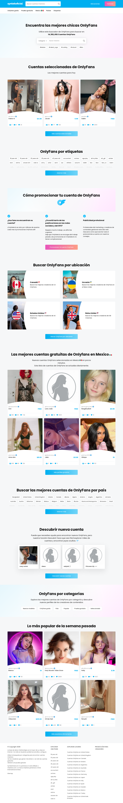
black (69, 167)
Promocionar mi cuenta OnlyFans (61, 247)
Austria (21, 501)
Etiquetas (57, 11)
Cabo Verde (31, 506)
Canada (58, 497)
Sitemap (10, 773)
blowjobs (89, 167)
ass (62, 163)
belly (12, 167)
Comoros (81, 506)
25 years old (45, 158)
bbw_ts (104, 163)
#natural (73, 47)
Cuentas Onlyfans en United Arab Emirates (77, 797)
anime (18, 163)
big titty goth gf (33, 167)
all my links (94, 158)
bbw (97, 163)
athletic (69, 163)
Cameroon (42, 506)
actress (76, 158)
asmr (56, 163)
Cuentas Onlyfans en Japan (76, 777)
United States (27, 497)
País (57, 608)
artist (49, 163)
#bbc (81, 47)
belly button (20, 167)
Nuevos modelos (29, 608)
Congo (90, 506)
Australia (13, 501)
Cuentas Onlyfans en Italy (75, 781)
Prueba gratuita (27, 11)
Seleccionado (95, 608)
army (43, 163)
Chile (57, 506)
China (64, 506)
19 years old (23, 158)
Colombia (72, 506)
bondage (109, 167)
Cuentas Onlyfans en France (76, 771)
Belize (62, 501)
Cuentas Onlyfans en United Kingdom (79, 755)
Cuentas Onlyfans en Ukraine (76, 762)
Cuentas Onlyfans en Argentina (77, 765)
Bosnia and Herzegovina (89, 501)
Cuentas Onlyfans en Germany (77, 774)
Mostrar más (61, 173)
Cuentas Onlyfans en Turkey (76, 793)
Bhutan (76, 501)
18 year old (13, 158)
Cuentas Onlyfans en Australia (76, 768)
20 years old (34, 158)
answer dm (26, 163)
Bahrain (38, 501)
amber (111, 158)
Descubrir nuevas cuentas (61, 576)
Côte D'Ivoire (109, 506)
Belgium (54, 501)
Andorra (82, 497)
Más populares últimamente (61, 734)
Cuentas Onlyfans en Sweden (76, 787)
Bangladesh (16, 497)
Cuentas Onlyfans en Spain (75, 784)
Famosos (110, 4)
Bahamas (30, 501)
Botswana (103, 501)
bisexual (61, 167)
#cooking (64, 47)
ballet (85, 163)
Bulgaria (12, 506)
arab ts (36, 163)
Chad (50, 506)
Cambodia (21, 506)
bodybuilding (99, 167)
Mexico (38, 11)
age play (85, 158)
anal (11, 163)
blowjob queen (78, 167)
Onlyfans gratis (13, 11)
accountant (67, 158)
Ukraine (50, 497)
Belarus (46, 501)
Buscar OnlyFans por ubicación (61, 336)
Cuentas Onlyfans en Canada (76, 758)
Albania (66, 497)
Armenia (108, 497)
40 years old (56, 158)
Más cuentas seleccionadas (61, 134)
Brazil (111, 501)
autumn (77, 163)
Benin (69, 501)
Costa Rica (98, 506)
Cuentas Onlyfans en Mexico (76, 790)
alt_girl (103, 158)
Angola (90, 497)
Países (48, 11)
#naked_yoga (53, 47)
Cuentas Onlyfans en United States (78, 752)
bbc (91, 163)
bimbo (54, 167)
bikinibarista (44, 167)
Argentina (99, 497)
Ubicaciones (95, 4)
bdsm (111, 163)
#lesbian (42, 47)
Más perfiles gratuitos (61, 472)
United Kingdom (40, 497)
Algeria (74, 497)
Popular (66, 608)
